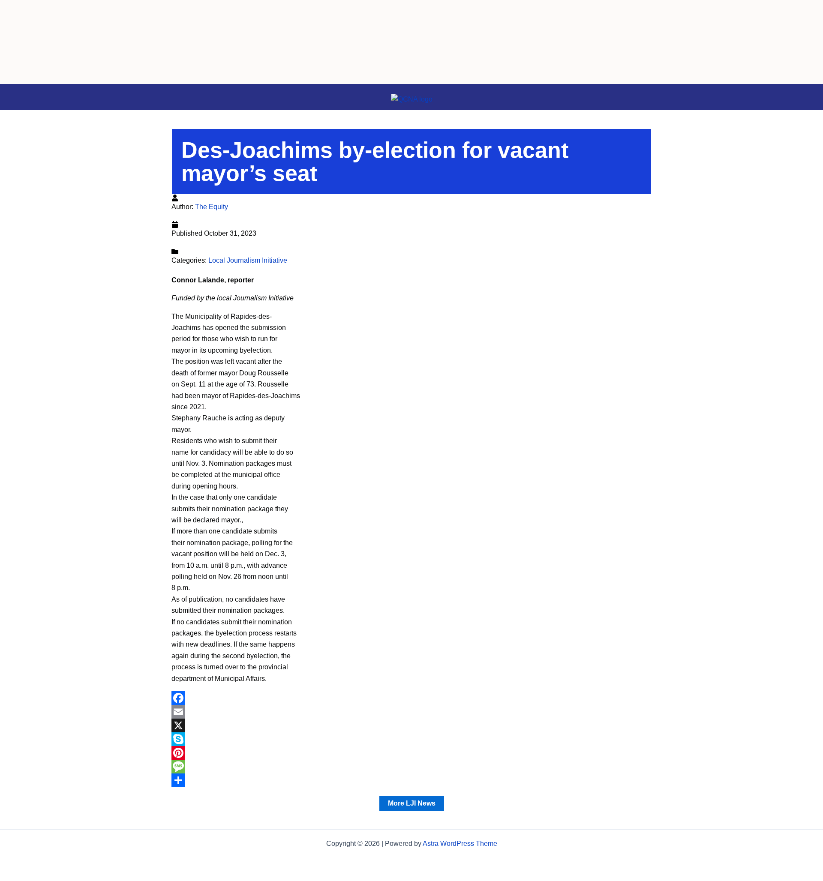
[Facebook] (411, 698)
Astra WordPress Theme (460, 843)
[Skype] (411, 739)
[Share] (411, 780)
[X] (411, 725)
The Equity (211, 206)
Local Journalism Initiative (247, 260)
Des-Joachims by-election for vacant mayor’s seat (374, 162)
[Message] (411, 766)
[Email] (411, 712)
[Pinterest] (411, 753)
